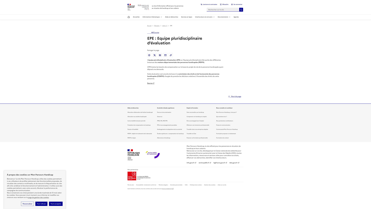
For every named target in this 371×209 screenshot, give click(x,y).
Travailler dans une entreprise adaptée (197, 129)
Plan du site (131, 185)
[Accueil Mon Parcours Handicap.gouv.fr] (143, 7)
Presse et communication (223, 125)
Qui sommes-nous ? (221, 116)
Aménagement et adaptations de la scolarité (169, 129)
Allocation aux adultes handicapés (137, 116)
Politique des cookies (196, 185)
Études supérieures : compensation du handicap (170, 133)
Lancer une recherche (241, 10)
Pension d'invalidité (133, 129)
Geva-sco (159, 116)
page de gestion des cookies (38, 197)
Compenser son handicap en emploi (197, 116)
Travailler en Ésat (191, 133)
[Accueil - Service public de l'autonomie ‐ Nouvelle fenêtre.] (153, 155)
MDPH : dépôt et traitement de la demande (140, 133)
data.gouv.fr (233, 163)
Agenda (236, 17)
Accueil (149, 26)
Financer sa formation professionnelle (197, 138)
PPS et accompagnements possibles (167, 125)
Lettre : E (164, 26)
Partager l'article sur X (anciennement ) (155, 55)
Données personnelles (176, 185)
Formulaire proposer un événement (226, 133)
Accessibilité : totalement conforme (146, 185)
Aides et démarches (171, 17)
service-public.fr (204, 163)
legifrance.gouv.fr (219, 163)
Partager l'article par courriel (165, 55)
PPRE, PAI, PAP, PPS (162, 121)
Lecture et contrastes (210, 4)
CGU (186, 185)
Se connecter (238, 4)
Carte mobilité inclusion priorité (136, 121)
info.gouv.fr (190, 163)
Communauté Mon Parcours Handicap (227, 129)
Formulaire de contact (222, 138)
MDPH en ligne (132, 138)
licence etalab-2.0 (167, 189)
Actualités (136, 17)
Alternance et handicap (163, 138)
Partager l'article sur (149, 55)
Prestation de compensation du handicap (139, 125)
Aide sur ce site (222, 185)
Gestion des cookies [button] (209, 185)
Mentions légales (163, 185)
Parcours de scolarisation (164, 112)
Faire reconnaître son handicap (195, 112)
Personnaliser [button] (27, 204)
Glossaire (225, 4)
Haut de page (236, 96)
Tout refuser (41, 204)
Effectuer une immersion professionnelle (198, 125)
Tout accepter (56, 204)
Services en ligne (186, 17)
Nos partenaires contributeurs (224, 121)
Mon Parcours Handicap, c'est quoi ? (226, 112)
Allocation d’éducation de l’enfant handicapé (140, 112)
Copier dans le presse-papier (171, 55)
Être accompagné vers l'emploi (195, 121)
